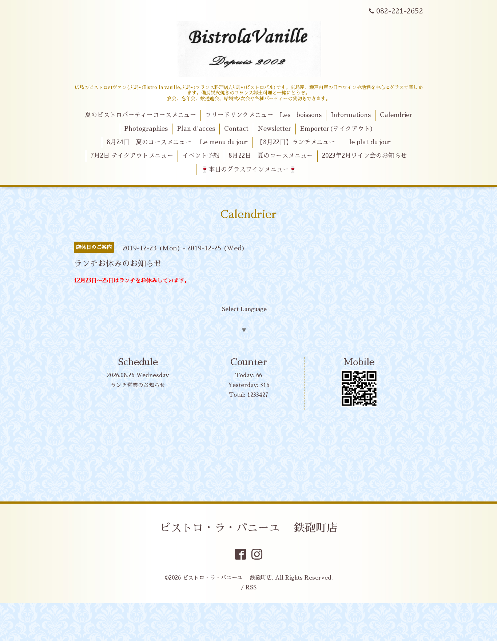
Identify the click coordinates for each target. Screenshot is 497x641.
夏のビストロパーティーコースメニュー (140, 115)
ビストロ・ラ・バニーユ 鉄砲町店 (249, 528)
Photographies (146, 129)
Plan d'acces (196, 129)
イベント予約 (200, 156)
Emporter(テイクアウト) (336, 129)
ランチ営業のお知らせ (138, 385)
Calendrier (396, 115)
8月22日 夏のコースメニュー (270, 156)
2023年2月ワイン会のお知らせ (364, 156)
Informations (351, 115)
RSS (251, 587)
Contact (236, 129)
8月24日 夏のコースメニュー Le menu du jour (177, 142)
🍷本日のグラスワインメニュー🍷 (249, 169)
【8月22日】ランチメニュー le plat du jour (324, 142)
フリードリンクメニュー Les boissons (263, 115)
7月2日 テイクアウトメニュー (132, 156)
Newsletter (274, 129)
